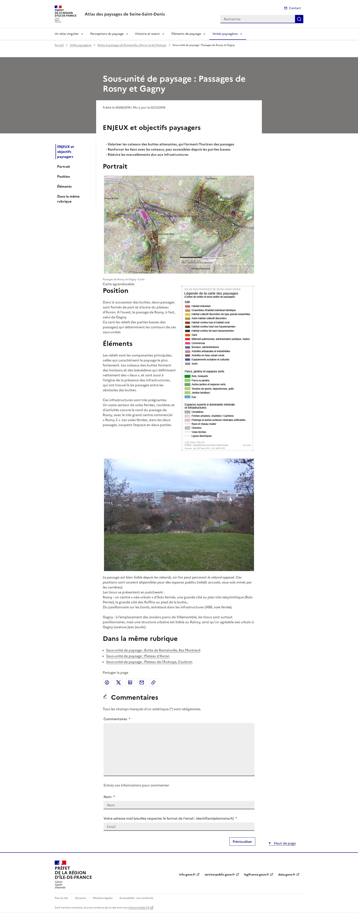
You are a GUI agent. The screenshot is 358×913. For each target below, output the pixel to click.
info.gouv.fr (187, 874)
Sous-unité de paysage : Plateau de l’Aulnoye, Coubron (149, 661)
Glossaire (80, 898)
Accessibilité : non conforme (136, 898)
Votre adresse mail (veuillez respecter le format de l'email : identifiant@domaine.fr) (170, 818)
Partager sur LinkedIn (130, 682)
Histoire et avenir (147, 34)
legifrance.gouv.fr (256, 874)
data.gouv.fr (286, 874)
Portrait (63, 166)
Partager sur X (118, 682)
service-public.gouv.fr (220, 874)
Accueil (59, 45)
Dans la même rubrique (68, 199)
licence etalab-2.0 (138, 907)
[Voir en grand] (179, 225)
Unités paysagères (225, 34)
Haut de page (284, 843)
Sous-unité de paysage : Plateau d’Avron (137, 655)
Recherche (299, 19)
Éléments (64, 186)
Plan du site (61, 898)
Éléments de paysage (186, 34)
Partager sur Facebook (107, 682)
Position (63, 176)
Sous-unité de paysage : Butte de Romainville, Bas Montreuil (153, 650)
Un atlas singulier (67, 34)
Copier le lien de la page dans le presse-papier (153, 682)
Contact (295, 8)
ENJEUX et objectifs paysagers (65, 151)
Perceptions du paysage (107, 34)
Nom (109, 796)
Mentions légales (102, 898)
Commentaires (117, 718)
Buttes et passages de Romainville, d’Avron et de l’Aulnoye (132, 45)
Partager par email (142, 682)
